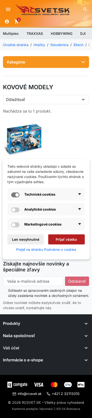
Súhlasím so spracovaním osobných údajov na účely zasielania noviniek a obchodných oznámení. (48, 293)
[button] (85, 9)
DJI (83, 33)
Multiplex (11, 33)
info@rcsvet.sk (30, 394)
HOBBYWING (61, 33)
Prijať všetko (66, 239)
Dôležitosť (15, 99)
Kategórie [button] (16, 62)
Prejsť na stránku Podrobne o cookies (46, 249)
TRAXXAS (34, 33)
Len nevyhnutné (25, 239)
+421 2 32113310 (65, 394)
